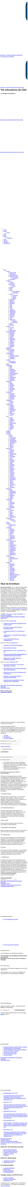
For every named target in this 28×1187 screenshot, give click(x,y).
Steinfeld (12, 427)
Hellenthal (9, 392)
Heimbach (9, 381)
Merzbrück (15, 278)
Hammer (12, 543)
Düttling (11, 384)
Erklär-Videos (7, 1169)
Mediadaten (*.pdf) (8, 1180)
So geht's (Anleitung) (9, 1177)
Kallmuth (12, 470)
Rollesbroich (13, 550)
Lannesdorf (15, 292)
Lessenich (12, 474)
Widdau (11, 498)
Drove (11, 436)
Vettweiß (9, 555)
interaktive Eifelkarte (8, 1172)
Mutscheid (12, 338)
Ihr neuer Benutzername (6, 757)
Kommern (12, 472)
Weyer (11, 486)
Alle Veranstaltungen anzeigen (11, 919)
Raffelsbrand (13, 409)
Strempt (11, 428)
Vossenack (12, 413)
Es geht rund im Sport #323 (10, 1053)
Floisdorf (12, 461)
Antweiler (12, 283)
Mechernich (9, 448)
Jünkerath (12, 519)
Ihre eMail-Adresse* (5, 759)
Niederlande (12, 313)
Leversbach (12, 439)
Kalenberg (12, 468)
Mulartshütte (12, 525)
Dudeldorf (12, 350)
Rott (11, 526)
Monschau (9, 488)
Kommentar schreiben (6, 692)
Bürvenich (12, 565)
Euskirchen (9, 365)
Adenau (8, 326)
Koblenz (9, 432)
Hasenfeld (12, 385)
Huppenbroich (13, 545)
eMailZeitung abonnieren (9, 1161)
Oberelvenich (13, 577)
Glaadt (14, 521)
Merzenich (12, 573)
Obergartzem (13, 478)
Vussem (11, 483)
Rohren (11, 496)
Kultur (5, 230)
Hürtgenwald (10, 404)
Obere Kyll (9, 518)
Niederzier (12, 314)
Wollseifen (12, 538)
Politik (5, 236)
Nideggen (9, 508)
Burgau (14, 296)
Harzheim (12, 464)
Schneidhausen (13, 441)
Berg (11, 511)
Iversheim (12, 335)
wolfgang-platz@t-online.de (18, 608)
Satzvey (11, 480)
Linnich (11, 308)
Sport (5, 239)
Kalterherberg (13, 492)
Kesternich (12, 546)
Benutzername (4, 741)
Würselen (12, 325)
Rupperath (12, 345)
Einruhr (11, 542)
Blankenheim (10, 353)
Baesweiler (12, 284)
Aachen (11, 282)
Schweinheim (13, 377)
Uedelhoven (12, 358)
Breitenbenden (13, 453)
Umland (8, 280)
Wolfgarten (12, 537)
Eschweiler (12, 302)
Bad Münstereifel (11, 331)
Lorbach (12, 475)
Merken (14, 298)
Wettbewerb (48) (14, 662)
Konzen (11, 494)
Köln (11, 307)
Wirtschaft (6, 242)
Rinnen (11, 424)
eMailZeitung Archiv (8, 1162)
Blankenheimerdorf (14, 355)
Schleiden (9, 527)
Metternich (15, 322)
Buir (11, 500)
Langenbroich (13, 437)
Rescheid (12, 397)
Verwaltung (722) (14, 642)
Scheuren (12, 346)
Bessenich (12, 563)
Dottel (11, 417)
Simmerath (9, 539)
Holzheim (12, 466)
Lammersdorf (13, 547)
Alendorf (12, 354)
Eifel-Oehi (15, 1124)
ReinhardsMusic (15, 1096)
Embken (12, 512)
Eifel (5, 270)
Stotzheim (12, 378)
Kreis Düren (12, 274)
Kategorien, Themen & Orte (10, 1152)
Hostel (11, 467)
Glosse (8, 232)
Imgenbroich (13, 491)
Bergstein (12, 405)
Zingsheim (12, 487)
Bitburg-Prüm (13, 272)
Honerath (12, 334)
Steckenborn (12, 553)
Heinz (15, 1133)
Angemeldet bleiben (7, 749)
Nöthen (11, 341)
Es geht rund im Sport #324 (10, 1052)
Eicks (11, 457)
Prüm (8, 522)
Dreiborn (12, 529)
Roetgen (9, 523)
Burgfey (11, 455)
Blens (11, 382)
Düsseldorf (12, 299)
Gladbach (12, 557)
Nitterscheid (12, 339)
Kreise (8, 271)
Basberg (11, 401)
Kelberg (8, 431)
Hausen (11, 386)
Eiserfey (11, 459)
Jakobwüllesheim (14, 558)
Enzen (11, 566)
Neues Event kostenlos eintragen (11, 944)
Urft (10, 429)
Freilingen (12, 357)
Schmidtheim (13, 362)
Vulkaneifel (12, 279)
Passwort (3, 743)
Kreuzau (9, 433)
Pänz (5, 235)
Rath (11, 514)
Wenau (11, 323)
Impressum (6, 1155)
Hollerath (12, 394)
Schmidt (11, 515)
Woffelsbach (12, 554)
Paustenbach (12, 549)
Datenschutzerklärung (9, 1170)
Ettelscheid (12, 530)
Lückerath (12, 476)
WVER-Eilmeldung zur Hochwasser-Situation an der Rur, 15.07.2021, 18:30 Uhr (15, 1050)
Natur (5, 234)
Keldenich (12, 420)
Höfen (11, 490)
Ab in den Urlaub (8, 1055)
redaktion (9, 615)
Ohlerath (12, 343)
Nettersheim (9, 499)
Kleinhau (12, 408)
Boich (11, 435)
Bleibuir (11, 452)
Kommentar (9, 238)
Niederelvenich (13, 576)
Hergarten (12, 388)
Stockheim (12, 443)
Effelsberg (12, 333)
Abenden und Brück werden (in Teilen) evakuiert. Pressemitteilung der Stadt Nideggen (15, 1047)
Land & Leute (7, 243)
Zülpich (8, 562)
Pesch (11, 504)
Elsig (11, 368)
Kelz (11, 559)
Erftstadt (12, 300)
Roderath (12, 506)
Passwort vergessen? (8, 738)
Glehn (11, 463)
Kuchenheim (13, 374)
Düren (11, 294)
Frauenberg (12, 372)
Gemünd (12, 531)
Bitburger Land (10, 349)
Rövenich (12, 578)
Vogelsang (12, 535)
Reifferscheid (13, 330)
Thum (11, 444)
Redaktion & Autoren (9, 1153)
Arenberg (12, 327)
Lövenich (12, 572)
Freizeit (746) (13, 620)
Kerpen (11, 402)
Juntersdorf (12, 569)
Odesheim (12, 342)
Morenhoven (13, 311)
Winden (11, 447)
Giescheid (12, 393)
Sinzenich (12, 580)
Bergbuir (12, 451)
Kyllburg (12, 351)
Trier (11, 318)
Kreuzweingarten (14, 373)
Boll (15, 1105)
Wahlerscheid (15, 1114)
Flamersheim (13, 370)
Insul (11, 304)
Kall (8, 416)
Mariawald (12, 389)
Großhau (12, 406)
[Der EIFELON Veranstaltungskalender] (14, 176)
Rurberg (11, 551)
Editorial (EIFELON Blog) (10, 1149)
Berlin (11, 288)
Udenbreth (12, 398)
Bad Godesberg (16, 291)
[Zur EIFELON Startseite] (15, 217)
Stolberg (12, 317)
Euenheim (12, 369)
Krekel (11, 421)
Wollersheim (12, 517)
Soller (11, 561)
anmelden (6, 735)
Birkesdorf (15, 295)
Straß (11, 412)
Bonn (11, 290)
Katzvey (12, 471)
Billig (11, 366)
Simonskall (12, 410)
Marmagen (12, 503)
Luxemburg (12, 310)
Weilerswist (12, 319)
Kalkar (11, 337)
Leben (5, 231)
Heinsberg (12, 303)
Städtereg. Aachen (14, 276)
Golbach (12, 419)
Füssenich (12, 568)
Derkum (14, 321)
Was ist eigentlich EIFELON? (11, 1151)
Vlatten (11, 390)
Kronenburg (12, 361)
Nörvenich (12, 315)
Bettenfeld (9, 347)
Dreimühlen (12, 456)
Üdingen (12, 445)
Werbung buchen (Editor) (10, 1179)
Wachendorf (12, 484)
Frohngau (12, 502)
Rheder (11, 376)
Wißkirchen (12, 380)
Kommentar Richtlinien (9, 1168)
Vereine (5, 240)
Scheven (12, 425)
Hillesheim (9, 400)
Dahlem (8, 359)
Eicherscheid (13, 541)
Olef (11, 534)
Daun (8, 364)
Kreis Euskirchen (14, 275)
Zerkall (11, 415)
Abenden (12, 510)
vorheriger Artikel (9, 616)
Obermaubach (13, 440)
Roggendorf (12, 479)
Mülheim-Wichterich (14, 574)
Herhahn (12, 533)
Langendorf (12, 570)
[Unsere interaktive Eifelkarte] (14, 203)
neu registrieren (7, 737)
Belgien (11, 287)
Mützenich (12, 495)
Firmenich (12, 460)
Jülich (14, 286)
